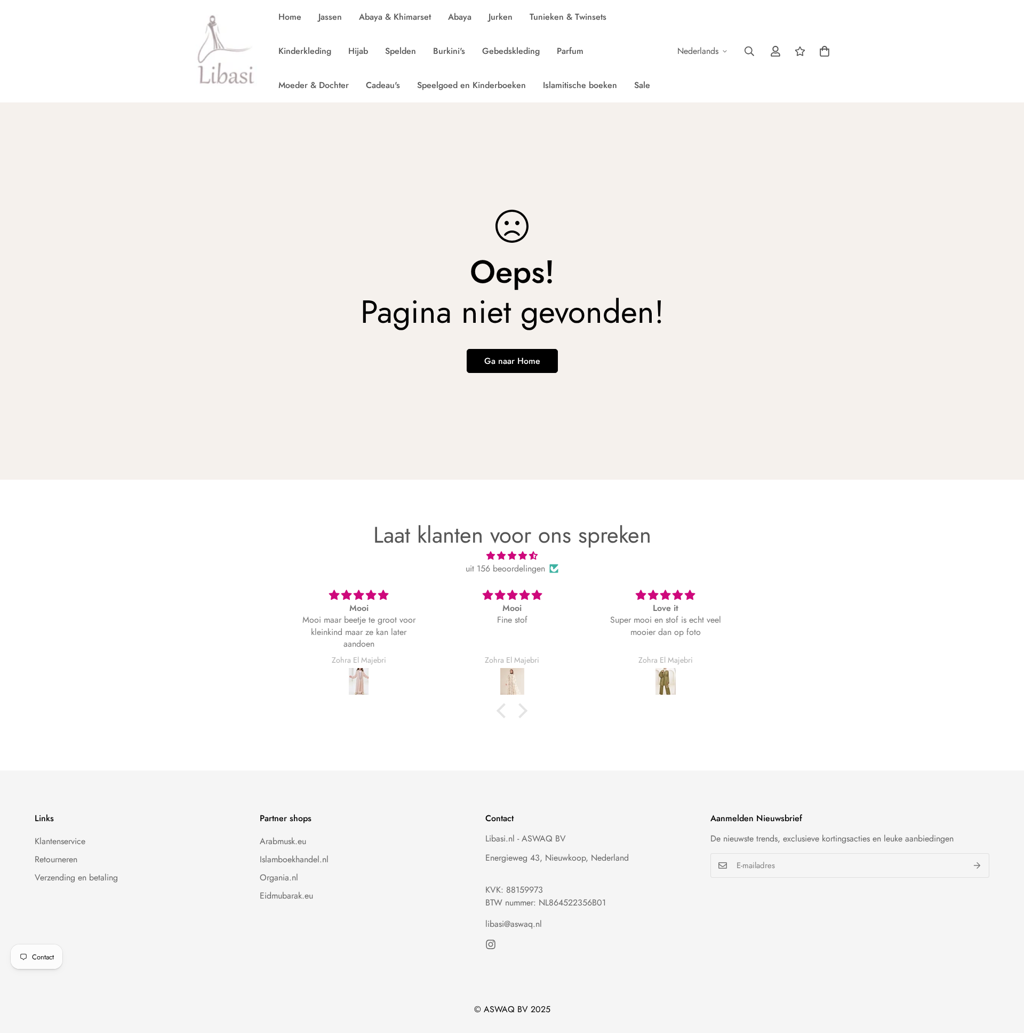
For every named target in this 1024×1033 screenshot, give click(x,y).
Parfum (570, 51)
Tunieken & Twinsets (568, 17)
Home (289, 17)
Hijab (358, 51)
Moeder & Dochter (313, 85)
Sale (642, 85)
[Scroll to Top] (1003, 975)
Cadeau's (383, 85)
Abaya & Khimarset (395, 17)
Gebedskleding (511, 51)
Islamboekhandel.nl (294, 859)
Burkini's (449, 51)
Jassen (330, 17)
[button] (824, 51)
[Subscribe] (977, 865)
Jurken (501, 17)
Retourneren (56, 859)
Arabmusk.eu (283, 841)
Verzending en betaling (76, 877)
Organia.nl (279, 877)
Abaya (459, 17)
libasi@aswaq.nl (513, 924)
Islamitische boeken (580, 85)
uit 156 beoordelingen (505, 568)
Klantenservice (60, 841)
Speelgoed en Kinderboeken (471, 85)
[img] (512, 555)
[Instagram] (490, 944)
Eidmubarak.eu (286, 895)
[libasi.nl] (222, 51)
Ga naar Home (512, 361)
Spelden (400, 51)
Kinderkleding (304, 51)
